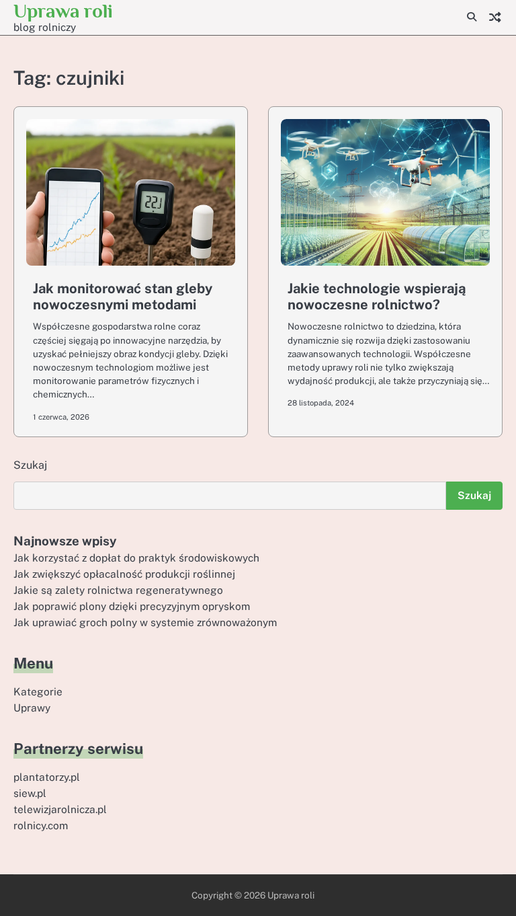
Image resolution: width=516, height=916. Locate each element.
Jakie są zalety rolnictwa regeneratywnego (118, 590)
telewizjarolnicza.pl (60, 809)
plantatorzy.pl (46, 777)
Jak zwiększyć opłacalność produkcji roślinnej (124, 574)
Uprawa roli (63, 11)
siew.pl (29, 793)
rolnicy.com (40, 825)
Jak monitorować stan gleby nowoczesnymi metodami (122, 296)
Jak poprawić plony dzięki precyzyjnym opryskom (131, 606)
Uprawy (31, 707)
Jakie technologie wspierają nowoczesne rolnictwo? (377, 296)
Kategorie (37, 691)
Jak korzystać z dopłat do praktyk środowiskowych (136, 557)
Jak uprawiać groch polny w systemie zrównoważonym (145, 622)
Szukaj (30, 465)
